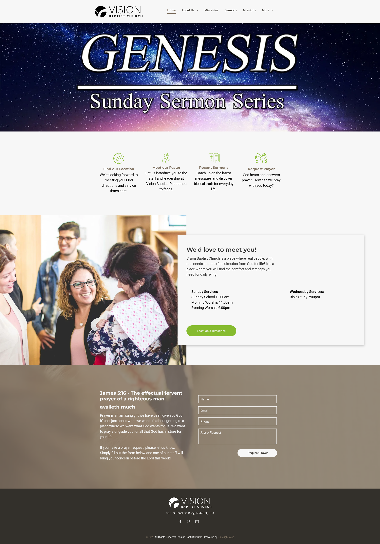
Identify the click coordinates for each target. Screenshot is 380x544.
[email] (197, 522)
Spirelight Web (226, 536)
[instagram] (188, 522)
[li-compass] (119, 164)
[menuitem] (171, 10)
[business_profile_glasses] (166, 164)
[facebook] (180, 522)
